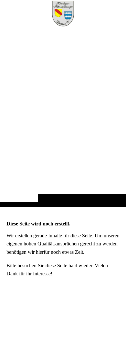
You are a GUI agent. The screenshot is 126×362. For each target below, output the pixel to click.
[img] (63, 116)
